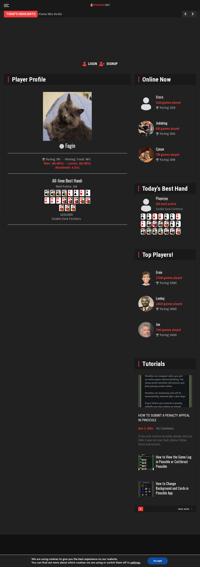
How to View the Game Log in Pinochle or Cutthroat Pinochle (173, 461)
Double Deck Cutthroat (169, 209)
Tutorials (153, 364)
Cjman (160, 149)
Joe (158, 324)
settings (135, 562)
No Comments (165, 428)
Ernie (159, 272)
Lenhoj (160, 298)
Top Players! (157, 254)
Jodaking (161, 123)
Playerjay (162, 198)
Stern (159, 97)
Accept (157, 561)
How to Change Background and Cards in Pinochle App (172, 488)
